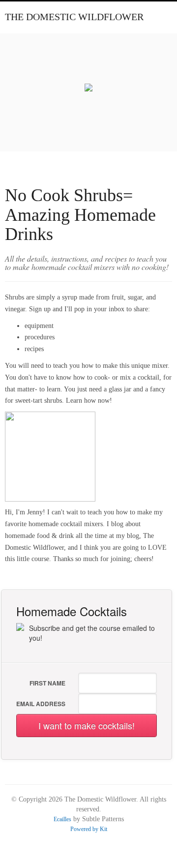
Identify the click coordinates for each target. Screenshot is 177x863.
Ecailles (62, 819)
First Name (47, 683)
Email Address (40, 703)
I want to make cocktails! (86, 725)
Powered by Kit (88, 829)
